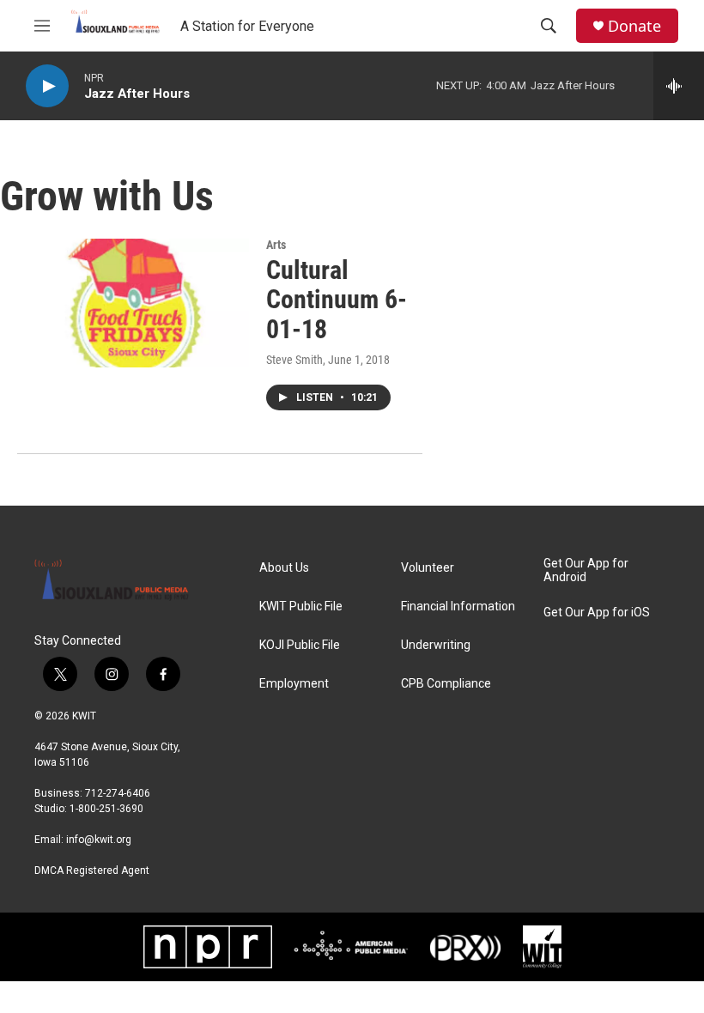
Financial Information (458, 606)
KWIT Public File (301, 606)
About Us (284, 567)
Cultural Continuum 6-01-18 (336, 300)
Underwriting (435, 645)
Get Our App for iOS (596, 612)
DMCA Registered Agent (91, 870)
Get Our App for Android (585, 570)
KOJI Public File (299, 645)
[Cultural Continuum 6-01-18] (133, 303)
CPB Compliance (446, 683)
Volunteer (427, 567)
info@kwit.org (98, 840)
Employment (294, 683)
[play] (47, 86)
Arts (276, 245)
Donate (634, 26)
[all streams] (678, 86)
